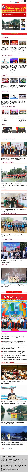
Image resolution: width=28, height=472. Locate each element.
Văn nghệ (5, 264)
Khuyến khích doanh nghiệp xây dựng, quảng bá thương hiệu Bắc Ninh (14, 87)
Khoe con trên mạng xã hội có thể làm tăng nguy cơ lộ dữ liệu (12, 261)
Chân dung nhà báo (9, 213)
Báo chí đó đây (7, 239)
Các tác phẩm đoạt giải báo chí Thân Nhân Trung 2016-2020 (14, 118)
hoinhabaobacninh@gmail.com (12, 469)
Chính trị (5, 37)
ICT (9, 470)
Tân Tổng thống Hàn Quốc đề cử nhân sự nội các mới (13, 102)
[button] (14, 449)
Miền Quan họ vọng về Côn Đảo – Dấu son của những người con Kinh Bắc (13, 210)
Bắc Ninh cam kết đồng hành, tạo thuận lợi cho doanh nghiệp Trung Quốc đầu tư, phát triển (5, 67)
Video (4, 124)
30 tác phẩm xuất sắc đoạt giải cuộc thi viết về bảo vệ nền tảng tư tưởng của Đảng (5, 119)
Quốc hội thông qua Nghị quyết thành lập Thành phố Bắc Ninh (5, 48)
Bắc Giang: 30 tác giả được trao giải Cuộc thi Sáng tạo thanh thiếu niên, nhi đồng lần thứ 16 (22, 119)
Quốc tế (5, 91)
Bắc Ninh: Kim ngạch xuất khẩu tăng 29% (22, 86)
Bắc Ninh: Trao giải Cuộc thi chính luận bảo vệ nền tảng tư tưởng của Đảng (13, 49)
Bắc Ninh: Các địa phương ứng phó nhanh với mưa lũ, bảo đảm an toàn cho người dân (13, 352)
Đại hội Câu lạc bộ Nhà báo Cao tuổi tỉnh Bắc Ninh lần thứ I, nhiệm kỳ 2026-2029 (13, 159)
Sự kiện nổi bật (7, 55)
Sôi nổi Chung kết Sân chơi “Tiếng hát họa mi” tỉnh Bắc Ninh (14, 285)
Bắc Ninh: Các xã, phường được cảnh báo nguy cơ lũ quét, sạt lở (13, 347)
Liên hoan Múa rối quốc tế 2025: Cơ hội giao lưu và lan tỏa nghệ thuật (5, 103)
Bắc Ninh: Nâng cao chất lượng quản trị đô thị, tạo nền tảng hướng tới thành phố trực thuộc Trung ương (23, 50)
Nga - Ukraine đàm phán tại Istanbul (22, 102)
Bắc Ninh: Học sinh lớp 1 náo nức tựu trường (14, 359)
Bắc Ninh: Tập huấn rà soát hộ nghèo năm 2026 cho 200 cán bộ (5, 86)
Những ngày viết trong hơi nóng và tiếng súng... (12, 235)
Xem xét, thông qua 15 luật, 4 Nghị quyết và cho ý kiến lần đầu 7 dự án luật (23, 67)
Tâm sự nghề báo (8, 162)
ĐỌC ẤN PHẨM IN (14, 292)
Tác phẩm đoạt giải (8, 106)
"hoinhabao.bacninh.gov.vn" (17, 462)
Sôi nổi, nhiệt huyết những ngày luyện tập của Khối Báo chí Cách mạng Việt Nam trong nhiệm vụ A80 (14, 185)
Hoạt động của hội (8, 139)
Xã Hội (4, 189)
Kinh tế (4, 75)
